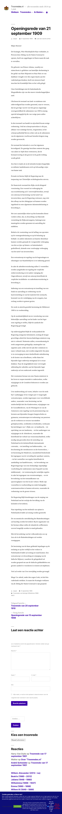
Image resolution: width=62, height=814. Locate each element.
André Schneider (19, 763)
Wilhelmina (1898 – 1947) (23, 783)
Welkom (15, 12)
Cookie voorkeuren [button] (7, 806)
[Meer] (47, 12)
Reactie (14, 651)
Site (12, 685)
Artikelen (38, 12)
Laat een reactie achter (44, 38)
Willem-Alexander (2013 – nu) (25, 773)
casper (15, 38)
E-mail (33, 675)
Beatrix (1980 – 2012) (21, 776)
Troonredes (25, 12)
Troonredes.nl (17, 6)
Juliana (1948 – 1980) (21, 779)
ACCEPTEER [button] (17, 806)
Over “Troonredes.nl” (31, 759)
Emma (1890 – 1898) (21, 786)
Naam (13, 675)
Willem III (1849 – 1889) (22, 789)
